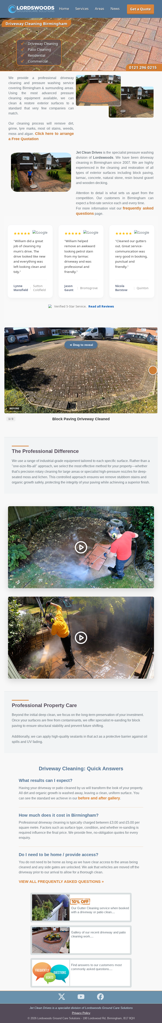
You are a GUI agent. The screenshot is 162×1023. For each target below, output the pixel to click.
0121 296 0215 (143, 67)
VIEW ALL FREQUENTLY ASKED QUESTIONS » (61, 881)
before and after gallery (99, 798)
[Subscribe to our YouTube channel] (81, 999)
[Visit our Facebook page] (100, 999)
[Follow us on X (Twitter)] (61, 999)
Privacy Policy (81, 1013)
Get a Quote (140, 9)
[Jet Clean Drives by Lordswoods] (31, 9)
